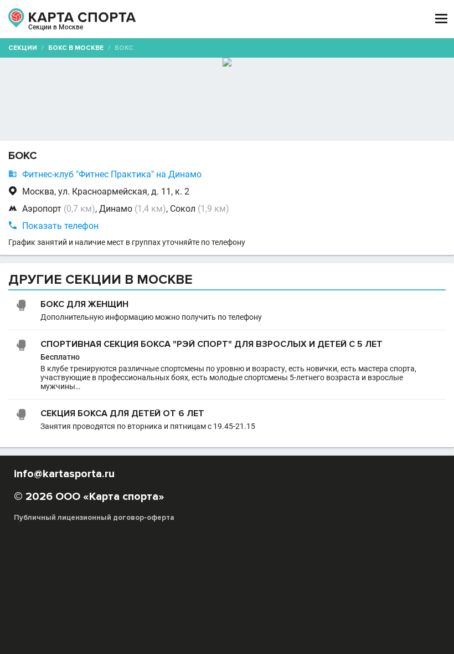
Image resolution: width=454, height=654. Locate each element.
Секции (22, 48)
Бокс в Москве (76, 48)
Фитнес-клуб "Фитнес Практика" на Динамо (112, 174)
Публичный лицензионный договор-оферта (94, 517)
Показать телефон (60, 226)
